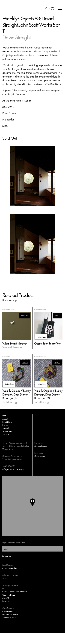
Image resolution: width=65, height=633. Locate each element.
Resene (5, 601)
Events (5, 425)
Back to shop (9, 300)
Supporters (7, 431)
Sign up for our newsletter (13, 542)
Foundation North (10, 614)
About (5, 418)
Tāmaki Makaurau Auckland (14, 442)
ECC (4, 588)
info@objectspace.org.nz (13, 469)
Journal (5, 428)
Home (5, 415)
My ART (5, 598)
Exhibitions (7, 422)
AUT (4, 578)
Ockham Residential (11, 568)
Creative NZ (7, 611)
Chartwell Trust (8, 595)
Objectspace (39, 456)
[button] (35, 506)
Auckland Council (10, 617)
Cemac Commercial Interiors (14, 591)
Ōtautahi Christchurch (12, 456)
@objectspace (40, 446)
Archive (5, 434)
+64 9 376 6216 (8, 466)
